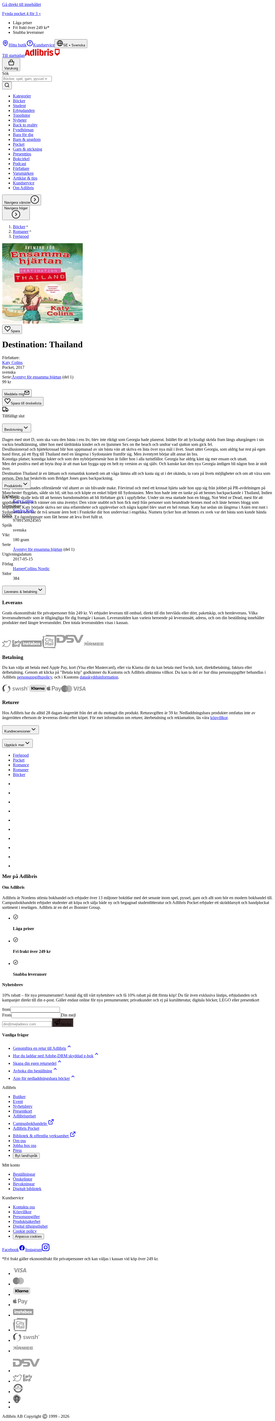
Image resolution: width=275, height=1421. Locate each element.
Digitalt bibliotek (27, 1188)
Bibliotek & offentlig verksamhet (40, 1136)
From (6, 1015)
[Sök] (7, 85)
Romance (21, 765)
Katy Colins (12, 362)
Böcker (19, 774)
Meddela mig (14, 394)
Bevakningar (24, 1184)
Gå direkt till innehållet (21, 4)
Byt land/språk (26, 1156)
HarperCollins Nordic (31, 568)
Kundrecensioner (17, 731)
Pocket (18, 760)
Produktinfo (13, 486)
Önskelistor (22, 1179)
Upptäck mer (14, 745)
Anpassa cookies (28, 1236)
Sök (5, 73)
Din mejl (68, 1019)
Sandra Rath (23, 510)
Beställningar (24, 1174)
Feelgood (21, 755)
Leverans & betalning (20, 592)
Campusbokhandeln (30, 1123)
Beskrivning (13, 430)
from (6, 1009)
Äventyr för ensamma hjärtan (36, 377)
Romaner (20, 769)
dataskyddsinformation (99, 677)
